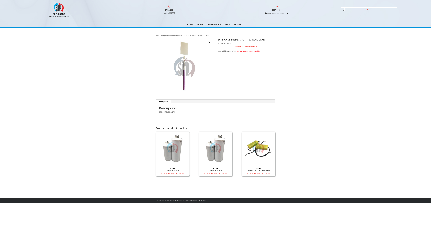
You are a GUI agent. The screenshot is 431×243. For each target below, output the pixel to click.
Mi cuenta (239, 25)
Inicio (190, 25)
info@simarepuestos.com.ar (276, 13)
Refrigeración (166, 36)
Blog (227, 25)
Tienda (200, 25)
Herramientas (177, 36)
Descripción (163, 101)
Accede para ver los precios (246, 46)
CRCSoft (203, 200)
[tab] (163, 101)
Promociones (214, 25)
